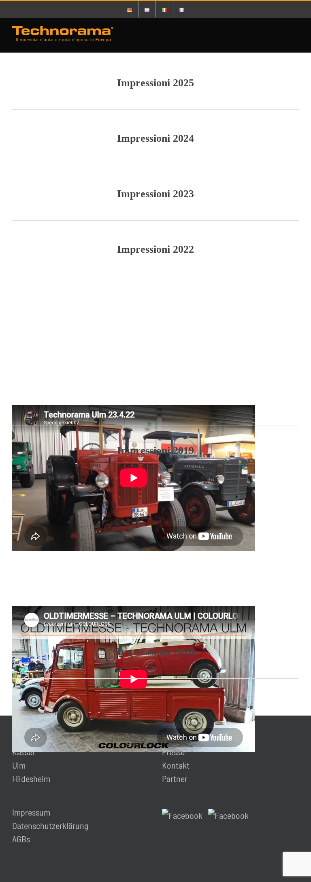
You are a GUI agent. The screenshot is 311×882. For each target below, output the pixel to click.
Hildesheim (31, 778)
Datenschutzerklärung (50, 825)
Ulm (19, 765)
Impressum (31, 812)
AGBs (21, 838)
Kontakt (176, 765)
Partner (174, 778)
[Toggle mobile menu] (295, 35)
